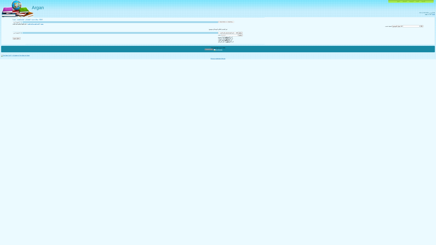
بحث (14, 19)
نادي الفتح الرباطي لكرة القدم (19, 24)
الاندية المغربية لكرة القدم (34, 24)
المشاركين (27, 19)
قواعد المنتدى (20, 19)
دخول (398, 1)
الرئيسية (411, 1)
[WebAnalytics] (227, 49)
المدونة (423, 1)
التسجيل (405, 1)
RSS (433, 14)
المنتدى (417, 1)
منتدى (42, 24)
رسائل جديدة (35, 19)
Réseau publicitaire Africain (218, 58)
